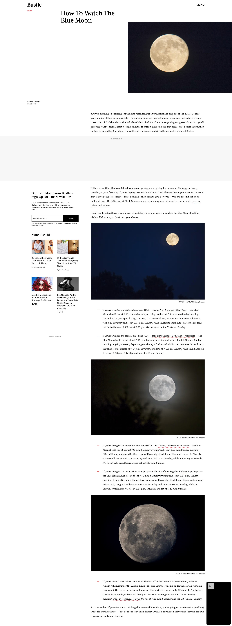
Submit (71, 218)
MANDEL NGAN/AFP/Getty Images (231, 57)
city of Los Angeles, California (173, 471)
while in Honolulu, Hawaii (126, 598)
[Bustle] (34, 4)
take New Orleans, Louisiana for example (173, 335)
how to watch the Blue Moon (108, 130)
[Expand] (209, 584)
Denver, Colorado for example (173, 445)
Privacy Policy (39, 225)
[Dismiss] (228, 584)
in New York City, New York (171, 309)
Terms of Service (71, 223)
